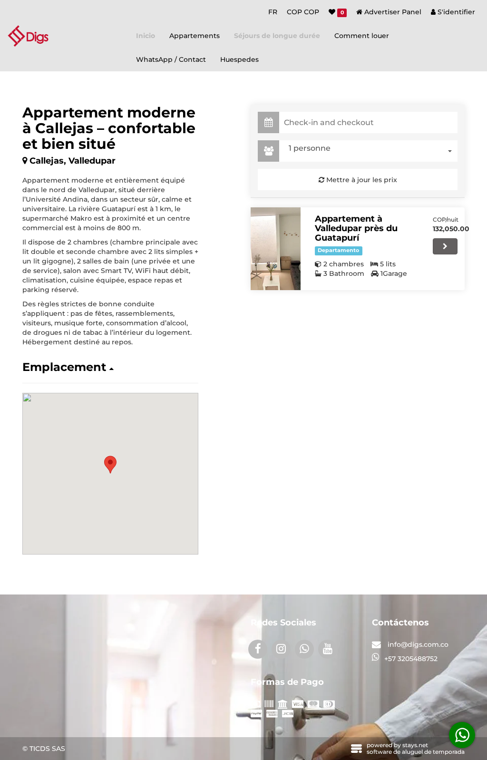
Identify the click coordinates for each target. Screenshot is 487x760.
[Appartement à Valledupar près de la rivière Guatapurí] (276, 248)
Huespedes (239, 59)
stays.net (415, 745)
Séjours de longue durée (277, 35)
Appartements (194, 35)
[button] (110, 367)
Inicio (145, 35)
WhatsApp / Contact (171, 59)
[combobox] (371, 151)
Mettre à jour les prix (360, 179)
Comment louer (361, 35)
